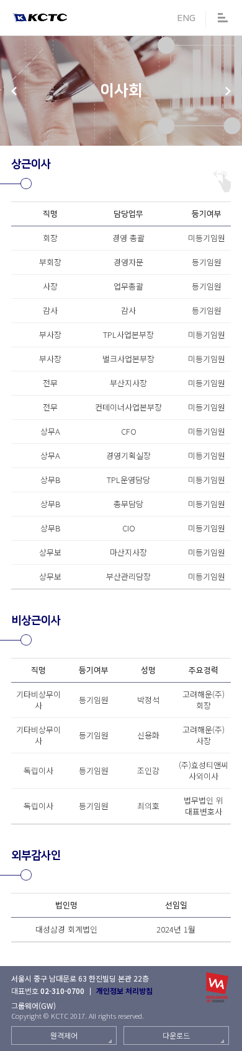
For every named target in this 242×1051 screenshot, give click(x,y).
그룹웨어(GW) (33, 1005)
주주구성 (14, 91)
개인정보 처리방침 (124, 990)
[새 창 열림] (217, 987)
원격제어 (64, 1035)
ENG (186, 18)
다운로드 (176, 1035)
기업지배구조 (228, 91)
